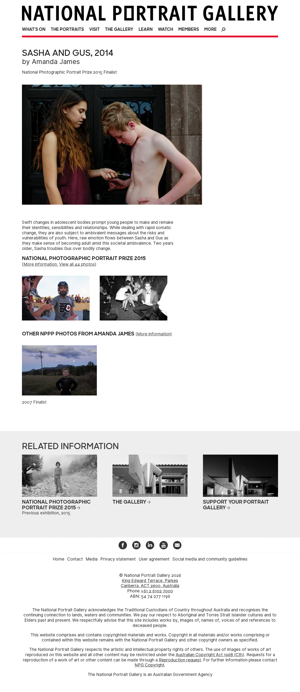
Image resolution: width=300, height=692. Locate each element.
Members (188, 29)
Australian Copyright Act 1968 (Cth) (210, 654)
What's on (33, 29)
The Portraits (67, 29)
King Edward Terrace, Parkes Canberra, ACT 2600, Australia (150, 583)
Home (58, 559)
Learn (146, 29)
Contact (75, 559)
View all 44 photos (77, 264)
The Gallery (119, 29)
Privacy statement (118, 559)
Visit (94, 29)
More (210, 29)
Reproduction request (180, 660)
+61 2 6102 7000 (157, 591)
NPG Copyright (149, 665)
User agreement (154, 559)
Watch (165, 29)
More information (40, 264)
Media (92, 559)
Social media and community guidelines (210, 559)
